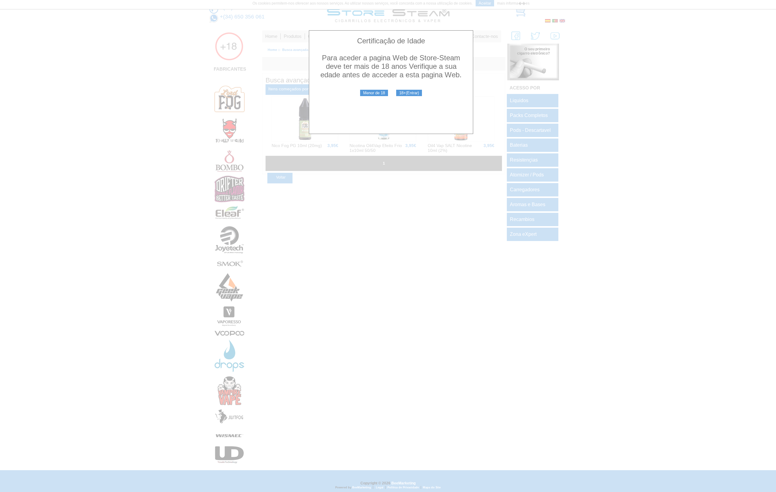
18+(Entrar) (409, 93)
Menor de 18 (374, 93)
